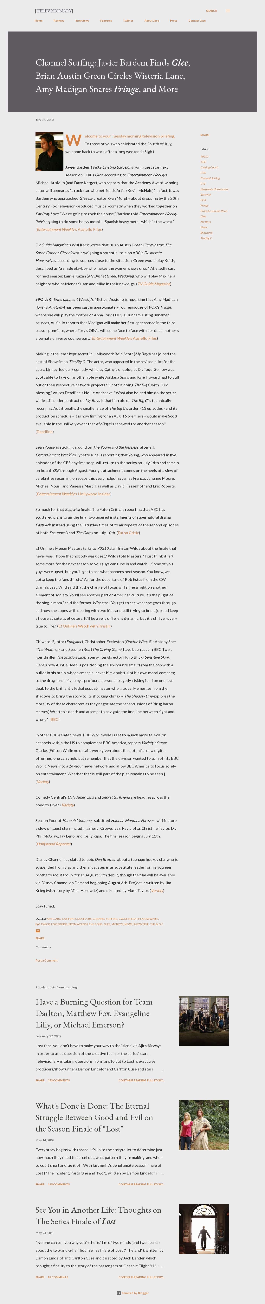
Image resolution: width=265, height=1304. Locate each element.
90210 (204, 156)
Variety (43, 781)
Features (106, 20)
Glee (203, 216)
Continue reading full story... (141, 1080)
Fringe (204, 205)
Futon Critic (128, 532)
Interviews (82, 20)
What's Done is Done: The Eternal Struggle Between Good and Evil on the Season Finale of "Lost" (94, 1117)
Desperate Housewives (214, 189)
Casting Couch (209, 167)
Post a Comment (47, 960)
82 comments (58, 1277)
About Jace (152, 20)
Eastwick (205, 194)
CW (202, 183)
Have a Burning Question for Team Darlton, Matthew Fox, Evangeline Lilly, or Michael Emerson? (94, 1013)
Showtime (206, 232)
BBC (54, 719)
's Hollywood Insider (73, 493)
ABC (203, 162)
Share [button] (204, 135)
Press (173, 20)
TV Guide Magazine (153, 283)
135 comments (59, 1184)
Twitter (128, 20)
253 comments (59, 1080)
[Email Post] (38, 932)
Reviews (59, 20)
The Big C (206, 238)
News (203, 227)
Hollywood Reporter (54, 843)
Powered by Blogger (135, 1293)
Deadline (45, 431)
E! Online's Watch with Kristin (84, 626)
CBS (202, 172)
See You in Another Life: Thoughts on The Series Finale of (99, 1215)
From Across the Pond (213, 211)
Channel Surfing (210, 178)
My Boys (205, 221)
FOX (203, 200)
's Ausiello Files (69, 229)
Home (38, 20)
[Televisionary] (54, 11)
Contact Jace (197, 20)
